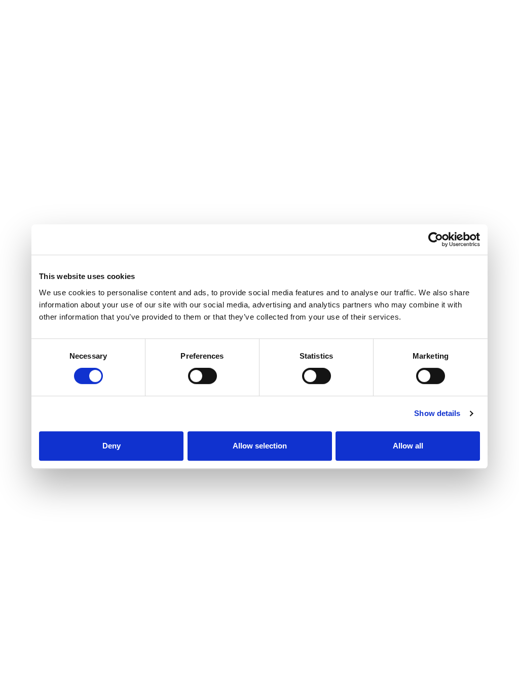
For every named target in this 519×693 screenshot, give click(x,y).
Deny (111, 445)
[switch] (202, 376)
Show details (437, 413)
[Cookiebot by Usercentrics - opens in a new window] (435, 239)
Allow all (408, 445)
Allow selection (260, 445)
